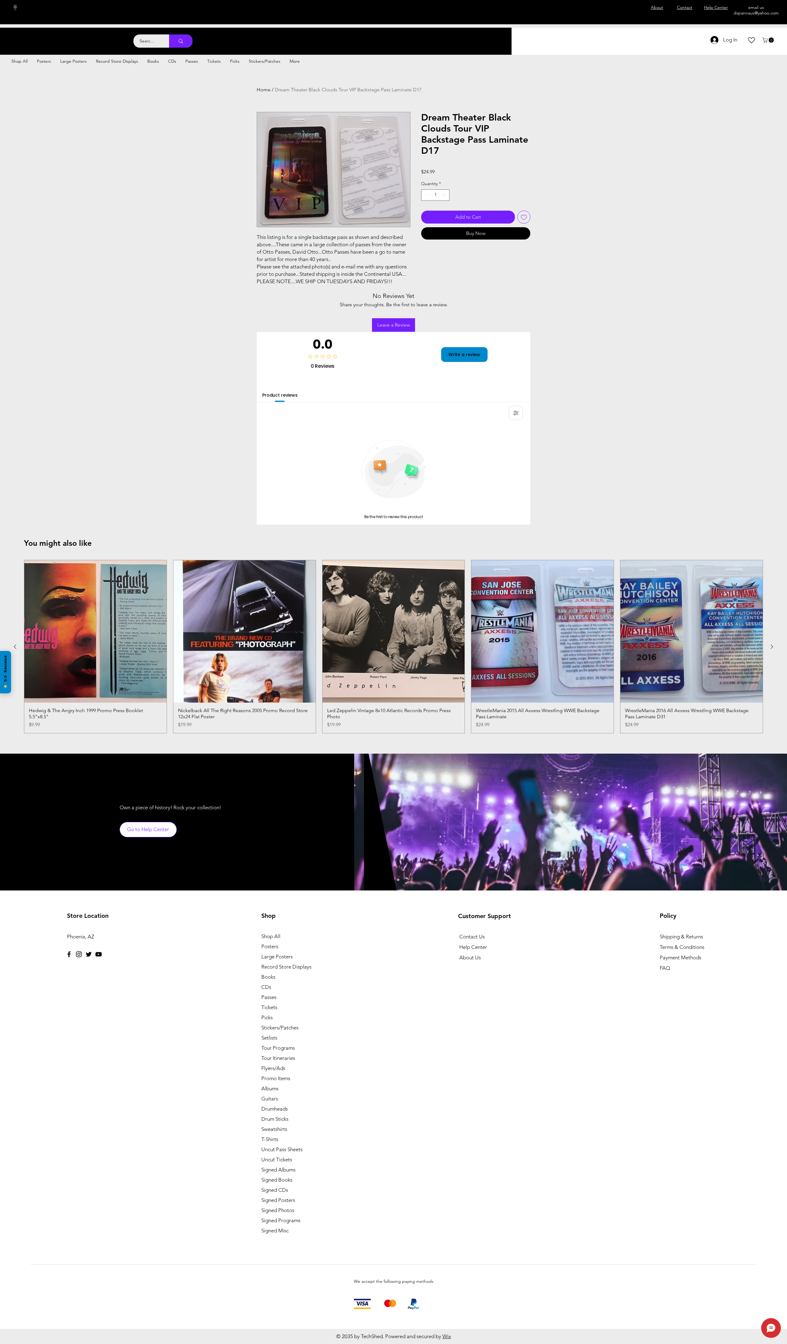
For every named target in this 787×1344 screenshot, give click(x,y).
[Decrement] (426, 195)
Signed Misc (275, 1230)
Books (268, 977)
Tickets (269, 1007)
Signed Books (276, 1180)
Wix (446, 1336)
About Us (470, 957)
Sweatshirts (274, 1129)
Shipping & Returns (681, 937)
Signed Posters (278, 1200)
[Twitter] (89, 954)
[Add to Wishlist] (523, 217)
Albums (270, 1088)
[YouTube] (98, 954)
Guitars (269, 1099)
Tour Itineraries (278, 1058)
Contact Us (472, 937)
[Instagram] (79, 954)
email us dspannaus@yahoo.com (756, 10)
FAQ (665, 968)
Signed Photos (277, 1210)
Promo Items (275, 1078)
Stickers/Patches (280, 1028)
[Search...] (180, 41)
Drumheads (274, 1109)
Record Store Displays (286, 967)
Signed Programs (280, 1220)
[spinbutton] (435, 195)
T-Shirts (269, 1139)
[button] (768, 40)
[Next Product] (772, 646)
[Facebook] (69, 954)
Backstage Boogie (60, 37)
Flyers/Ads (273, 1068)
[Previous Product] (15, 646)
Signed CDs (274, 1190)
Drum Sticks (274, 1119)
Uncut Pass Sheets (282, 1149)
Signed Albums (278, 1170)
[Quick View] (95, 631)
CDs (266, 987)
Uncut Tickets (276, 1159)
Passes (268, 997)
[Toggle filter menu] (516, 413)
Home (264, 90)
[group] (393, 647)
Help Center (473, 947)
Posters (269, 946)
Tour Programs (278, 1048)
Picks (267, 1017)
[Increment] (445, 195)
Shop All (270, 936)
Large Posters (277, 956)
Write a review (464, 354)
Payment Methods (681, 957)
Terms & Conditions (682, 947)
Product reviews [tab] (280, 395)
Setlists (269, 1038)
